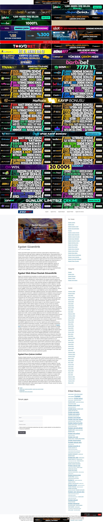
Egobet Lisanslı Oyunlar (73, 236)
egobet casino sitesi (72, 424)
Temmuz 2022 (71, 354)
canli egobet (71, 396)
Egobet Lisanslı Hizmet (73, 232)
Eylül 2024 (70, 311)
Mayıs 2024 (71, 320)
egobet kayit (80, 454)
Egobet (46, 211)
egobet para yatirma (72, 468)
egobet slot (76, 476)
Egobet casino (78, 421)
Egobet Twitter (70, 211)
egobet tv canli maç (71, 481)
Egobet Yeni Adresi (80, 211)
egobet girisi (71, 430)
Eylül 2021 (70, 374)
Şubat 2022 (71, 364)
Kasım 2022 (71, 348)
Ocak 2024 (70, 328)
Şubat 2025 (71, 301)
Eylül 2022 (70, 350)
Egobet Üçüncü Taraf (73, 226)
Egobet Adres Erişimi (73, 251)
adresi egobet (71, 394)
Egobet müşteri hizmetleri (74, 463)
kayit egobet (71, 506)
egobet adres (70, 398)
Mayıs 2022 (71, 358)
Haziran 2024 (71, 318)
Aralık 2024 (71, 305)
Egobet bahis (71, 402)
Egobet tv (71, 480)
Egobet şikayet (73, 500)
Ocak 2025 (70, 303)
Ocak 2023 (70, 344)
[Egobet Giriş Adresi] (25, 211)
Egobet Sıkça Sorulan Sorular (73, 478)
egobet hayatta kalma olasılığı (72, 449)
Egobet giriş (71, 431)
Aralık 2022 (71, 346)
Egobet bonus (72, 408)
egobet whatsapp (72, 486)
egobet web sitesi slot (81, 485)
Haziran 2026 (71, 293)
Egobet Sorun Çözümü (73, 249)
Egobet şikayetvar (73, 503)
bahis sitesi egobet (78, 394)
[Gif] (51, 100)
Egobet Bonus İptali (72, 247)
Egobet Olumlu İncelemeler (74, 255)
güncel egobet (79, 505)
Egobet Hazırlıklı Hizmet (74, 240)
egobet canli (21, 389)
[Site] (25, 72)
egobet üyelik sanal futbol (72, 498)
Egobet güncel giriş (74, 442)
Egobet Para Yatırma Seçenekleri (25, 391)
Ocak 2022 (70, 366)
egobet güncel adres (79, 438)
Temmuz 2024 (71, 315)
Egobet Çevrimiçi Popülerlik (74, 259)
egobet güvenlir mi (72, 447)
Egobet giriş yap (73, 437)
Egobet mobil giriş (80, 460)
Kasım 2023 (71, 332)
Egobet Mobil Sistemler (73, 234)
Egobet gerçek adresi (75, 428)
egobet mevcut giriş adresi (72, 460)
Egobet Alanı (22, 390)
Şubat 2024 (71, 326)
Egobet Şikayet (61, 211)
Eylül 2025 (70, 295)
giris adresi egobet (71, 505)
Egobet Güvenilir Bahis (73, 228)
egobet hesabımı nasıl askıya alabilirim (74, 452)
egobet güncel (71, 438)
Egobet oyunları (79, 467)
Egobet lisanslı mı (72, 459)
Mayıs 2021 (71, 383)
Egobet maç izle (79, 459)
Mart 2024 (70, 324)
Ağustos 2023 (71, 338)
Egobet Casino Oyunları (75, 423)
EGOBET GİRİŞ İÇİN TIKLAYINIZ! (51, 42)
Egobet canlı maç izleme (75, 419)
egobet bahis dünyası (80, 402)
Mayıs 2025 (71, 299)
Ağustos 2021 (71, 376)
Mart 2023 (70, 340)
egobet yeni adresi (71, 489)
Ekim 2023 (70, 334)
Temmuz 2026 (71, 291)
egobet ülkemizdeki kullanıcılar (73, 496)
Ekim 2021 (70, 372)
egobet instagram (73, 454)
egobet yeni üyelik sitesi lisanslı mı (73, 493)
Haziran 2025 (71, 297)
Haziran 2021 (71, 380)
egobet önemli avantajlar (72, 495)
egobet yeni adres (72, 488)
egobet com (80, 424)
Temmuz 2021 (71, 378)
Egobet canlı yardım (71, 421)
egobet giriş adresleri (71, 435)
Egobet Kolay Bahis (72, 253)
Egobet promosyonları (74, 475)
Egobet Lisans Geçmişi (73, 257)
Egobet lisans (81, 457)
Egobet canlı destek (74, 417)
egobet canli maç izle (72, 410)
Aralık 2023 (71, 330)
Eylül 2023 (70, 336)
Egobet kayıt (71, 455)
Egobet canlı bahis (73, 412)
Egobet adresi (78, 398)
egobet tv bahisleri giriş (78, 480)
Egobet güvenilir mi (74, 446)
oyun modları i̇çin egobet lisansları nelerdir (74, 508)
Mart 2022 (70, 362)
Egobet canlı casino (74, 414)
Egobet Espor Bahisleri (73, 238)
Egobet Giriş (53, 211)
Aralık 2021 (70, 368)
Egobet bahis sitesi (74, 405)
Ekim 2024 (70, 309)
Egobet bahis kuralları (72, 403)
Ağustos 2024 (71, 313)
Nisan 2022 (71, 360)
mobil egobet (77, 506)
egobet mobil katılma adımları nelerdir (74, 462)
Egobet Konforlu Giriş (73, 243)
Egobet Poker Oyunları (73, 261)
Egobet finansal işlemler (72, 426)
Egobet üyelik (81, 496)
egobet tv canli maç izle (73, 483)
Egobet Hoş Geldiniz (73, 245)
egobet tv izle (81, 483)
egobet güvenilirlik (28, 389)
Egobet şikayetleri (71, 501)
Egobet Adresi (71, 222)
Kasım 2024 (71, 307)
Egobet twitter (72, 485)
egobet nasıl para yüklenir (72, 467)
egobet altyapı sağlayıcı (77, 400)
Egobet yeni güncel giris (76, 492)
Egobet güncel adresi (74, 440)
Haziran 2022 (71, 356)
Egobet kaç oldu (73, 457)
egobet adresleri (70, 400)
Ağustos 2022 (71, 352)
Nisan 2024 (71, 322)
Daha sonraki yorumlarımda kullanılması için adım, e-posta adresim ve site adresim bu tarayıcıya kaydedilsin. (40, 428)
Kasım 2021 (71, 370)
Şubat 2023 (71, 342)
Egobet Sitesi (71, 476)
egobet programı (70, 473)
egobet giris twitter (79, 429)
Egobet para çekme (72, 470)
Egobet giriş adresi (74, 433)
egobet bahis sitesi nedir (72, 407)
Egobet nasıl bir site (74, 465)
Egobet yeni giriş (80, 490)
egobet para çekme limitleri (38, 389)
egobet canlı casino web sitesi (73, 415)
